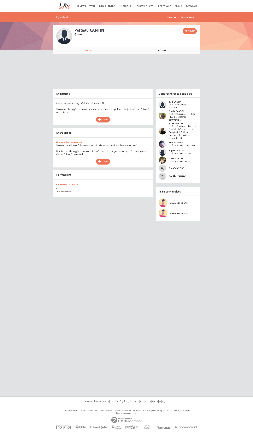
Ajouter (191, 30)
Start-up (126, 6)
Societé (109, 411)
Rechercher (65, 17)
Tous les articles (173, 411)
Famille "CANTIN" (177, 176)
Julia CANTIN (175, 101)
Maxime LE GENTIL (179, 203)
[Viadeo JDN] (147, 427)
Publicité (90, 411)
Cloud (178, 6)
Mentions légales (158, 411)
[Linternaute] (98, 427)
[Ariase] (163, 427)
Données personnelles (122, 411)
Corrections (185, 411)
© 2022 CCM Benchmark (126, 413)
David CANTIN (176, 158)
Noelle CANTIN (176, 111)
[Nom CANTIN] (162, 168)
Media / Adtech (107, 6)
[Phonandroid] (186, 427)
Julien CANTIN (176, 123)
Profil (88, 50)
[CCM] (80, 427)
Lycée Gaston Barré (67, 184)
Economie (192, 6)
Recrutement (100, 411)
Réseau (162, 50)
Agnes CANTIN (176, 150)
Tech (92, 6)
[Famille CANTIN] (162, 176)
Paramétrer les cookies (142, 411)
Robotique (164, 6)
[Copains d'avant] (131, 427)
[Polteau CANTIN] (64, 36)
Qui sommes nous (70, 411)
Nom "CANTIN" (176, 168)
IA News (81, 6)
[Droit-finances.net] (116, 427)
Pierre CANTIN (176, 142)
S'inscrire (171, 17)
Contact (82, 411)
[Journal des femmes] (63, 427)
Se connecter (188, 17)
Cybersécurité (145, 6)
